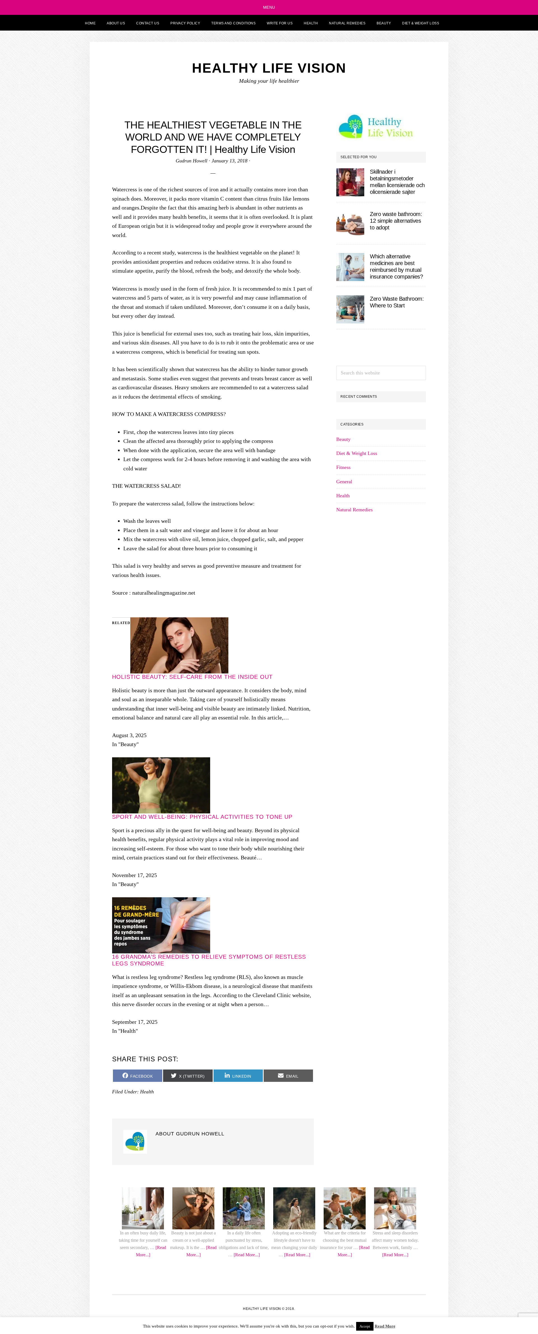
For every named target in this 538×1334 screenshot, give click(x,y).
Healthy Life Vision (269, 68)
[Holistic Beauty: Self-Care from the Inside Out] (179, 1098)
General (344, 891)
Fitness (343, 877)
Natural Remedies (354, 919)
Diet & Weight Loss (356, 863)
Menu (269, 7)
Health (343, 905)
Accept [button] (365, 1326)
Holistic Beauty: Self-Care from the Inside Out (192, 1153)
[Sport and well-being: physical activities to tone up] (161, 1238)
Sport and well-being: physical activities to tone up (202, 1293)
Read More (385, 1326)
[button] (452, 23)
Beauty (343, 849)
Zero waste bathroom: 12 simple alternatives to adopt (396, 221)
